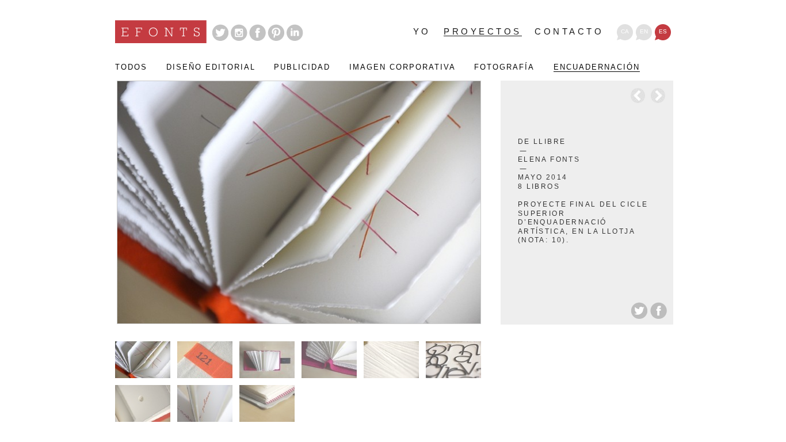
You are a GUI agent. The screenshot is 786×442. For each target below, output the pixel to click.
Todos (131, 67)
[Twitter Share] (640, 310)
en (644, 31)
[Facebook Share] (658, 310)
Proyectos (483, 32)
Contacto (569, 32)
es (663, 31)
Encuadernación (597, 67)
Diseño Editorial (210, 67)
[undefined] (298, 202)
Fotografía (504, 67)
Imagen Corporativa (402, 67)
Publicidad (302, 67)
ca (625, 31)
